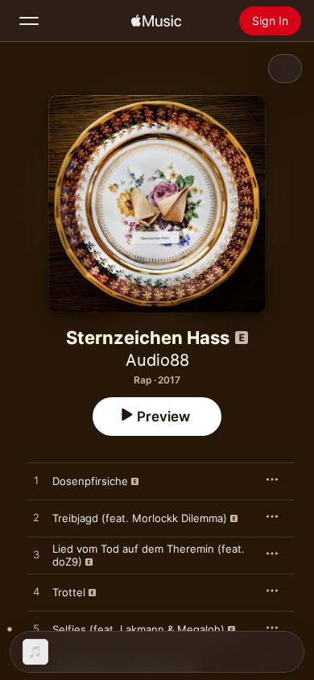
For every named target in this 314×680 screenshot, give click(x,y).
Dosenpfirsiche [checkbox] (90, 481)
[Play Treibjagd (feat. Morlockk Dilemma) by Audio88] (36, 518)
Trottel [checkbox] (68, 592)
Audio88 (157, 360)
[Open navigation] (29, 21)
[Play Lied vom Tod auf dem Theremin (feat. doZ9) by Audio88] (36, 555)
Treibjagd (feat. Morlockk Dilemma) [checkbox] (139, 518)
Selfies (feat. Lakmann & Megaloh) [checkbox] (138, 629)
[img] (156, 21)
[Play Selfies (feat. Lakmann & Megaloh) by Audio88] (36, 629)
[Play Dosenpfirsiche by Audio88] (36, 481)
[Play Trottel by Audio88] (36, 592)
